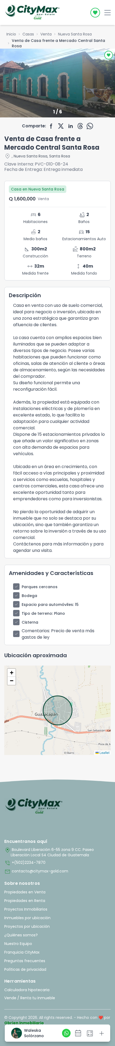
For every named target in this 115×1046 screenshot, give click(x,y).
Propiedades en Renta (24, 900)
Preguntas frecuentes (24, 961)
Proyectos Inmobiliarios (25, 909)
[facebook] (51, 126)
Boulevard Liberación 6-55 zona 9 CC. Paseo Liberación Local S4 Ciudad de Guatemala (49, 852)
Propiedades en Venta (24, 892)
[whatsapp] (90, 126)
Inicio (11, 34)
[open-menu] (107, 12)
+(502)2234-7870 (24, 863)
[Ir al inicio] (33, 806)
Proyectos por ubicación (27, 926)
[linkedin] (70, 126)
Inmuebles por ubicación (27, 918)
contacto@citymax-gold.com (36, 871)
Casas (28, 34)
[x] (61, 126)
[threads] (80, 126)
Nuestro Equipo (18, 943)
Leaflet (104, 752)
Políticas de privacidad (25, 969)
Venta (46, 34)
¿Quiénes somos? (21, 935)
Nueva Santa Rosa (75, 34)
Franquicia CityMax (22, 952)
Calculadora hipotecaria (26, 990)
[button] (11, 673)
